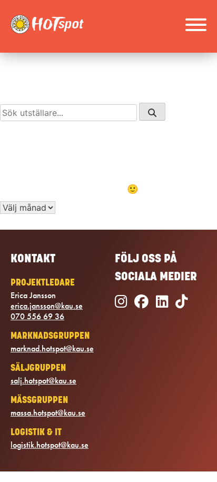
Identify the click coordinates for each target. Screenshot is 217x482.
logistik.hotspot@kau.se (49, 445)
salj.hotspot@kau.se (43, 381)
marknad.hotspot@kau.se (52, 348)
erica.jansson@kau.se (47, 306)
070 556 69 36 (37, 316)
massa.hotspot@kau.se (48, 413)
